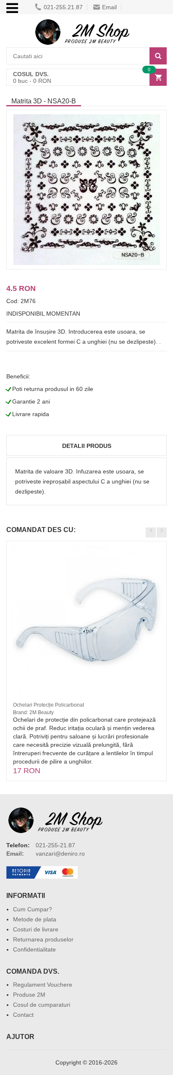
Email (109, 7)
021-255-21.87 (55, 845)
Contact (23, 1014)
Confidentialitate (34, 949)
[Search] (158, 55)
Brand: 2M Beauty (33, 712)
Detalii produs (86, 445)
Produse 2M (29, 994)
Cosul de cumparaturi (41, 1004)
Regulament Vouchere (42, 984)
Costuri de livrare (35, 929)
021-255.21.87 (63, 7)
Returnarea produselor (43, 939)
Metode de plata (34, 919)
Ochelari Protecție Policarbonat (48, 705)
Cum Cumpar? (32, 909)
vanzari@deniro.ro (60, 853)
